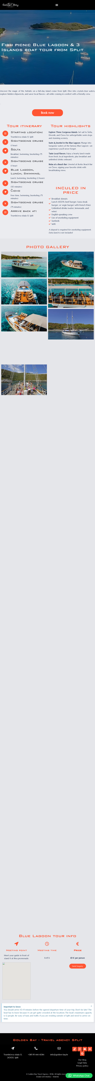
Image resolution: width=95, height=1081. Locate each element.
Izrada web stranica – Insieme (47, 1077)
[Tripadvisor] (90, 1049)
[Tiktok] (74, 1049)
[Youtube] (85, 1049)
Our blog (82, 1060)
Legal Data (82, 1062)
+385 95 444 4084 (36, 1054)
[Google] (82, 1053)
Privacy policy (82, 1065)
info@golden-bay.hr (59, 1054)
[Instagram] (79, 1049)
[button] (57, 5)
